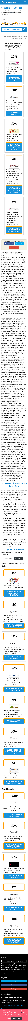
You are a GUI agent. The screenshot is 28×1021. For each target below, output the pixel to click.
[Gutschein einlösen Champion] (14, 864)
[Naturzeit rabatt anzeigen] (14, 707)
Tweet (20, 244)
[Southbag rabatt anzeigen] (14, 97)
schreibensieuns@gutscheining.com (14, 961)
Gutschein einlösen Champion (14, 877)
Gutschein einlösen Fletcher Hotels (14, 689)
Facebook (9, 244)
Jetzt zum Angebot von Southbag (14, 626)
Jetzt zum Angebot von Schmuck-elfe (14, 230)
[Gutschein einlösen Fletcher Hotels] (14, 675)
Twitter (14, 981)
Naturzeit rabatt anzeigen (14, 721)
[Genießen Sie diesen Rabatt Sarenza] (14, 63)
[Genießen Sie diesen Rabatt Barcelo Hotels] (14, 833)
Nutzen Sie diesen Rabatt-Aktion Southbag (14, 941)
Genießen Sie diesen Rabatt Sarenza (14, 79)
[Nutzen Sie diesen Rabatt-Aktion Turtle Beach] (14, 738)
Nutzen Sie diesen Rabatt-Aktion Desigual (14, 593)
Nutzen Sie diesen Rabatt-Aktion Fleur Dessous (14, 146)
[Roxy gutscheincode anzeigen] (14, 643)
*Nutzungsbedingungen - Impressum (12, 1005)
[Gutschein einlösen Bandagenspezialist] (14, 770)
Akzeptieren (16, 1018)
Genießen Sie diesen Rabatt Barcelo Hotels (14, 846)
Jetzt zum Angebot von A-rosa (14, 815)
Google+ (14, 247)
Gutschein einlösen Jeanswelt (14, 908)
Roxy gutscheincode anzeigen (14, 657)
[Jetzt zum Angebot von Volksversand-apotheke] (14, 166)
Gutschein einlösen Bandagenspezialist (14, 782)
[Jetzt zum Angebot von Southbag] (14, 611)
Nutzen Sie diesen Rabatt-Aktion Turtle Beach (14, 751)
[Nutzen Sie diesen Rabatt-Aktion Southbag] (14, 926)
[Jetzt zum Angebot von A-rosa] (14, 803)
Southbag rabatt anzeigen (14, 113)
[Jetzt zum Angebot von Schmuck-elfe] (14, 209)
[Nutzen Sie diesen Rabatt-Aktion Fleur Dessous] (14, 131)
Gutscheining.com (8, 2)
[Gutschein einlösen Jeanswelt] (14, 894)
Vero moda (18, 558)
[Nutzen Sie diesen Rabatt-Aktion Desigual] (14, 580)
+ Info (12, 13)
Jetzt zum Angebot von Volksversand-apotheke (14, 189)
